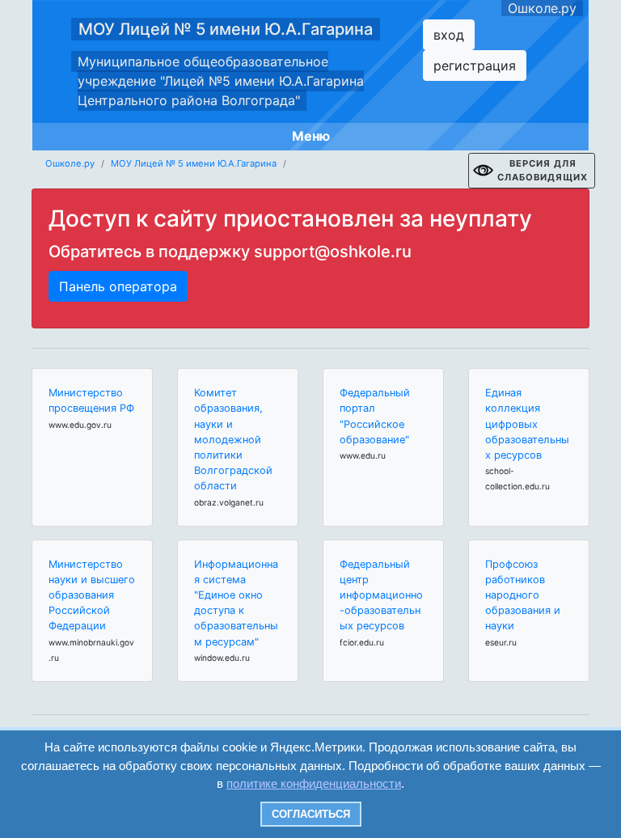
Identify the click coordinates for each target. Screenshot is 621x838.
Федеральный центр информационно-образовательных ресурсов (381, 595)
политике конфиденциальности (313, 783)
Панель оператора (118, 286)
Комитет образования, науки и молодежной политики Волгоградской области (233, 439)
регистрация (474, 65)
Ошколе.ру (542, 8)
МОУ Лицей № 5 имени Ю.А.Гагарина (225, 29)
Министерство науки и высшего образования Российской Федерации (92, 595)
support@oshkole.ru (333, 251)
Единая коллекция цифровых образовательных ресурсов (527, 424)
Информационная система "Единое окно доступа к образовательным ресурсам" (236, 603)
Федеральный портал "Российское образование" (375, 416)
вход (448, 35)
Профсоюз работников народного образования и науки (522, 595)
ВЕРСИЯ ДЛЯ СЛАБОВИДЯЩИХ (542, 170)
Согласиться (311, 814)
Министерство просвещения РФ (91, 400)
